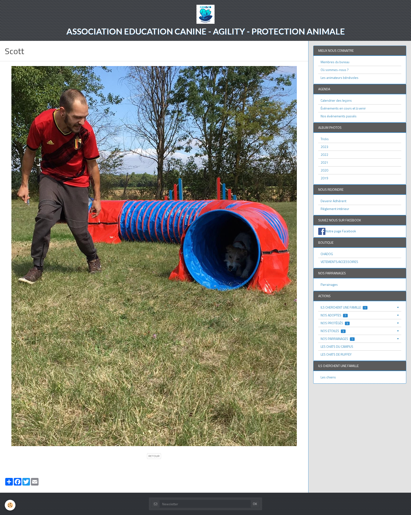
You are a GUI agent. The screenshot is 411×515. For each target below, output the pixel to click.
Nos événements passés (339, 116)
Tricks (325, 138)
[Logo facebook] (321, 231)
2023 (324, 146)
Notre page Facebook (340, 231)
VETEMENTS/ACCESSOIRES (339, 261)
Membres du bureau (335, 61)
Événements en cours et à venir (343, 108)
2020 (324, 170)
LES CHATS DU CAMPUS (337, 346)
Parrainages (329, 284)
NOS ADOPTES (333, 315)
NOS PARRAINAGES (337, 338)
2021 (324, 162)
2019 (324, 178)
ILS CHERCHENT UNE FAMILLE (343, 307)
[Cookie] (10, 505)
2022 (324, 154)
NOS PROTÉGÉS (334, 322)
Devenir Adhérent (333, 200)
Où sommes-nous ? (335, 69)
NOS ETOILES (332, 330)
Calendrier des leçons (336, 100)
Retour (154, 456)
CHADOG (327, 253)
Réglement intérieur (335, 208)
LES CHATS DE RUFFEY (336, 354)
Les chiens (328, 377)
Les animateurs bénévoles (339, 77)
